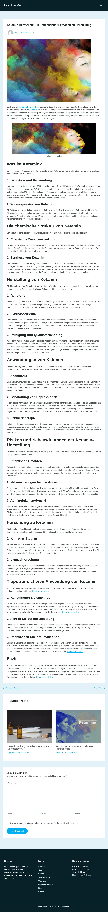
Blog (40, 888)
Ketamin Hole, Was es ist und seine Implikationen (74, 747)
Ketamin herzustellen (29, 107)
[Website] (86, 814)
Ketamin (33, 110)
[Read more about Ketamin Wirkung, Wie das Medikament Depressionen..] (29, 726)
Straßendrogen (44, 877)
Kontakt (41, 892)
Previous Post (10, 688)
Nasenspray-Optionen (81, 875)
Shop (40, 870)
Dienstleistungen (45, 884)
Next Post (99, 688)
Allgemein (11, 753)
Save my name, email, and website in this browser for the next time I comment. (44, 823)
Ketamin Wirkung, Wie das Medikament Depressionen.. (28, 747)
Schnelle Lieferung (80, 872)
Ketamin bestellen (80, 866)
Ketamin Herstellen (40, 591)
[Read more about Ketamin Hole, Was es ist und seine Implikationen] (78, 726)
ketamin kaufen (12, 5)
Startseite (42, 867)
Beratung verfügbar (80, 869)
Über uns (42, 881)
